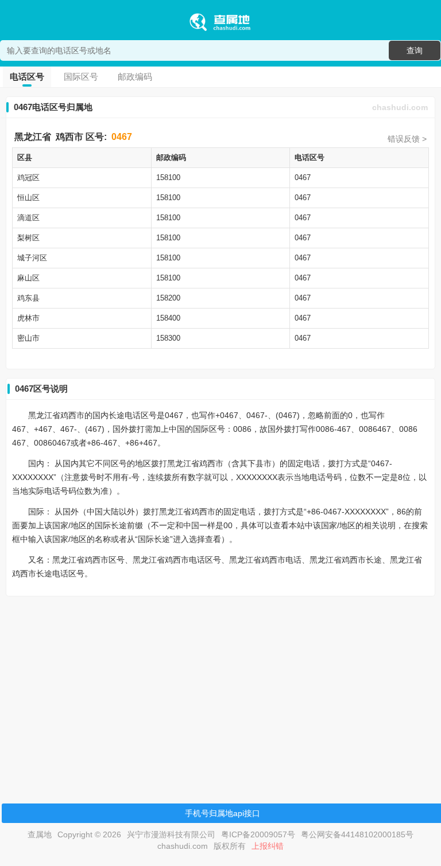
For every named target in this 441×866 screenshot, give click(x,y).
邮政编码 (135, 76)
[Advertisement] (220, 685)
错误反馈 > (407, 138)
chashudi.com (400, 107)
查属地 (40, 834)
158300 (168, 338)
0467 (121, 137)
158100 (168, 177)
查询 (415, 50)
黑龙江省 (32, 137)
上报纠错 (268, 846)
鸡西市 (69, 137)
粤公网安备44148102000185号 (357, 834)
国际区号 (81, 76)
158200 (168, 298)
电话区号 (27, 76)
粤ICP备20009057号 (258, 834)
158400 (168, 318)
